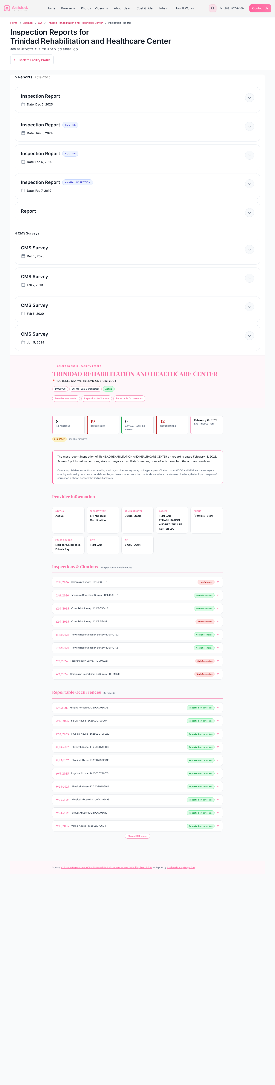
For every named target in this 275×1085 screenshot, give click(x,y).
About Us (120, 8)
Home (51, 8)
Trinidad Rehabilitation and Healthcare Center (75, 22)
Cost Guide (144, 8)
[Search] (212, 8)
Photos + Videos (93, 8)
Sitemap (28, 22)
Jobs (161, 8)
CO (40, 22)
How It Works (184, 8)
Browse (66, 8)
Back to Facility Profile (34, 60)
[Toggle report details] (249, 97)
